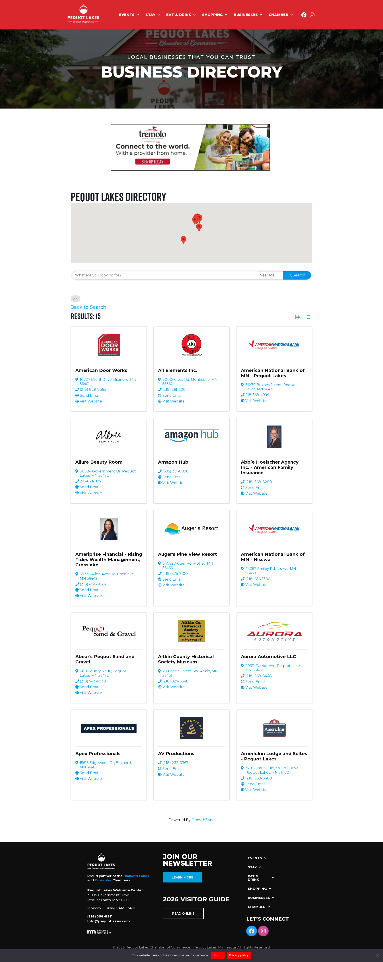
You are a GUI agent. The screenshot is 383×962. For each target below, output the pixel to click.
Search (299, 275)
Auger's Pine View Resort (187, 554)
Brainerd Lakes (136, 876)
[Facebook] (304, 15)
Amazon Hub (173, 462)
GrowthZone (203, 820)
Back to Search (88, 307)
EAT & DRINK (178, 15)
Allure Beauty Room (99, 462)
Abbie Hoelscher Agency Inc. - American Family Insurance (270, 467)
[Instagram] (312, 15)
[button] (129, 15)
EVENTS (127, 15)
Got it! (218, 955)
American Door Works (101, 370)
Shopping (212, 15)
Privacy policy (239, 955)
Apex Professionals (98, 753)
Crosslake (103, 880)
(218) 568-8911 (100, 916)
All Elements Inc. (177, 370)
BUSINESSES (246, 15)
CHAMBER (278, 15)
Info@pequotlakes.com (108, 921)
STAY (150, 15)
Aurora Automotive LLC (268, 656)
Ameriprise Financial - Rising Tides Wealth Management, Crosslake (108, 559)
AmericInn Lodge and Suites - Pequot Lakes (274, 756)
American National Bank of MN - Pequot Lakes (273, 373)
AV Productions (176, 753)
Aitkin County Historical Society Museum (186, 659)
